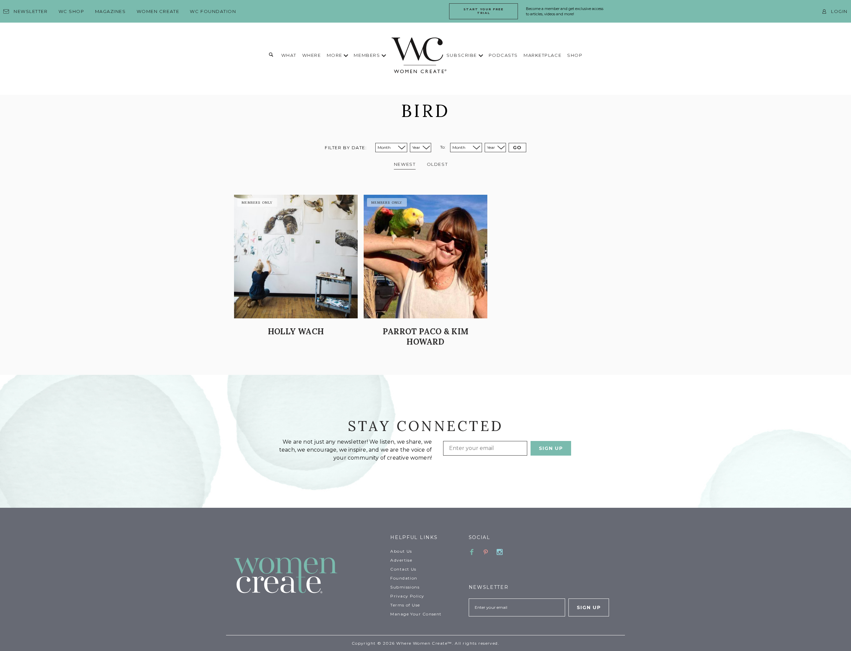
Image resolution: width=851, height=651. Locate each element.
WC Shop (71, 11)
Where (311, 55)
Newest (405, 164)
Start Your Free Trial (483, 11)
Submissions (405, 587)
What (289, 55)
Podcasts (503, 55)
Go (517, 148)
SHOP (574, 55)
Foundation (403, 578)
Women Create (158, 11)
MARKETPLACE (542, 55)
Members (367, 55)
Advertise (401, 560)
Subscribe (462, 55)
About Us (401, 551)
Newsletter (31, 11)
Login (839, 11)
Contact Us (403, 569)
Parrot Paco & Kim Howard (425, 336)
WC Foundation (213, 11)
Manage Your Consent (415, 613)
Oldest (437, 164)
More (335, 55)
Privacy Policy (407, 596)
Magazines (110, 11)
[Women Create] (308, 576)
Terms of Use (405, 604)
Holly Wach (296, 331)
